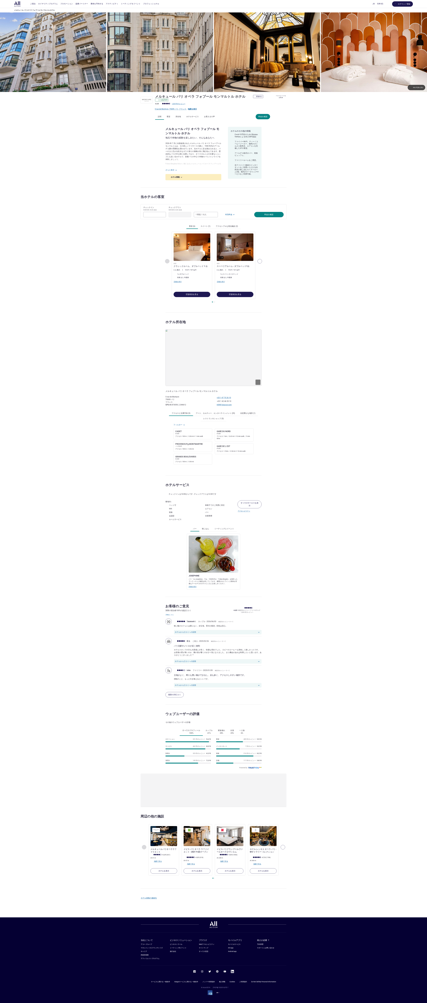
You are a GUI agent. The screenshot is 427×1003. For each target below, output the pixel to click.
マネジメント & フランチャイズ (152, 948)
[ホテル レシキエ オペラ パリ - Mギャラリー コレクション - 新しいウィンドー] (263, 836)
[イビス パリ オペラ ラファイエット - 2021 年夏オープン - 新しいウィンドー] (197, 836)
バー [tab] (195, 529)
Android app (232, 951)
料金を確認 (262, 117)
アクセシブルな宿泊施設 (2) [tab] (227, 226)
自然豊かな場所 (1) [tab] (247, 413)
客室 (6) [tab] (192, 226)
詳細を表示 (192, 587)
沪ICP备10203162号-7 (220, 987)
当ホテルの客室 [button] (152, 197)
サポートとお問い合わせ (265, 948)
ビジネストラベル (176, 944)
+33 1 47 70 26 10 (224, 398)
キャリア (144, 951)
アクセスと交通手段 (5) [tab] (181, 413)
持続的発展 (145, 955)
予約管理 (260, 944)
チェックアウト (175, 208)
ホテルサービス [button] (177, 485)
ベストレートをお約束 (281, 96)
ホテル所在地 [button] (175, 322)
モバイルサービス (234, 944)
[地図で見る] (213, 357)
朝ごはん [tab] (205, 529)
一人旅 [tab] (242, 731)
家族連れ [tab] (221, 731)
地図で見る (158, 861)
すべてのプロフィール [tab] (191, 731)
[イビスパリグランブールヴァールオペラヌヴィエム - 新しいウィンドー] (230, 836)
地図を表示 (192, 109)
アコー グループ (146, 944)
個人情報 (222, 982)
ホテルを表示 (163, 871)
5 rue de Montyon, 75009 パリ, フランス (171, 109)
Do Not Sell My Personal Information (263, 982)
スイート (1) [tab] (205, 226)
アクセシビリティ (244, 511)
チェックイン (150, 208)
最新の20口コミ (174, 695)
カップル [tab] (209, 731)
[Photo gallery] (213, 52)
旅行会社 (173, 951)
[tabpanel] (213, 267)
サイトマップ (203, 948)
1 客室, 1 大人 (201, 214)
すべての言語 (203, 951)
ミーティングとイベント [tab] (224, 529)
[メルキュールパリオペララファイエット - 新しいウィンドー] (163, 836)
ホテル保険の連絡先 (149, 898)
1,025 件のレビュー (178, 104)
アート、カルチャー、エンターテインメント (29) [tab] (215, 413)
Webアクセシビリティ (206, 944)
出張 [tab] (232, 731)
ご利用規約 (243, 982)
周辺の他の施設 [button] (152, 816)
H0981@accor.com (224, 405)
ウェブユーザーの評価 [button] (182, 714)
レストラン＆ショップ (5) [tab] (213, 418)
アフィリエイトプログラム (150, 958)
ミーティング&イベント (178, 948)
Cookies (232, 982)
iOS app (230, 948)
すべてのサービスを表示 (249, 504)
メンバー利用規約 (208, 982)
